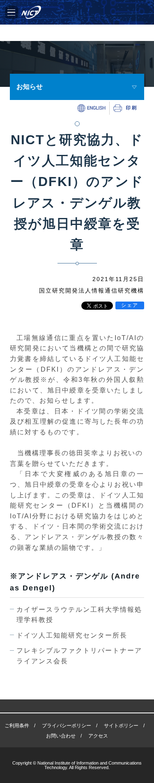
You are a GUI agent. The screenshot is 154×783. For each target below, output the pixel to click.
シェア (129, 305)
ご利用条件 (17, 726)
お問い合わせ (61, 736)
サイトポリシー (121, 726)
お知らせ (29, 86)
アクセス (98, 736)
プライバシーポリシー (66, 726)
